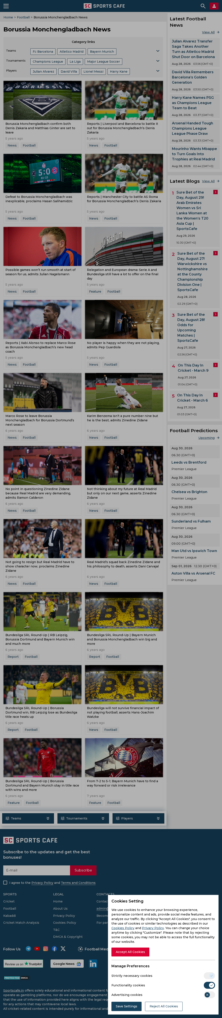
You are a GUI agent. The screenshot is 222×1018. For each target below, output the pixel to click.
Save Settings (126, 1006)
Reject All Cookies (164, 1006)
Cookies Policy (122, 928)
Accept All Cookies (130, 952)
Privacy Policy (153, 928)
